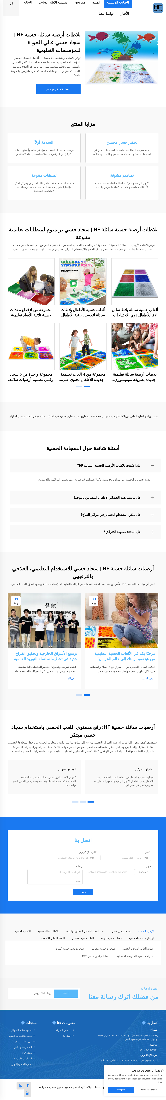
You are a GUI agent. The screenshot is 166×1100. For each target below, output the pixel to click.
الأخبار (125, 13)
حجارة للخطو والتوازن (22, 1064)
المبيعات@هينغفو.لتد (147, 1061)
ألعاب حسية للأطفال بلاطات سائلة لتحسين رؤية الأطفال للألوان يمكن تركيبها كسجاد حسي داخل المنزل (83, 312)
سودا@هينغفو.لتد (110, 1061)
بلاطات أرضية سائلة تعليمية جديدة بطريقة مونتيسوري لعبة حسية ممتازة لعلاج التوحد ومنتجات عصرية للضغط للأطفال (135, 377)
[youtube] (20, 1085)
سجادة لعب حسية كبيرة (70, 949)
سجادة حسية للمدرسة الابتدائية (134, 956)
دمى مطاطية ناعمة (23, 1042)
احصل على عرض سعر (58, 89)
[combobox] (143, 872)
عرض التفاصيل (135, 281)
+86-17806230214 (149, 1050)
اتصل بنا (67, 1036)
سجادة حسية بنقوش (103, 949)
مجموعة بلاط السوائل (22, 1030)
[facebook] (27, 1085)
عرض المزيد (148, 678)
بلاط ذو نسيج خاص (23, 1047)
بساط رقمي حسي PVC (95, 956)
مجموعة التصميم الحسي (20, 1036)
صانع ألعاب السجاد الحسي (137, 949)
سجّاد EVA (27, 1053)
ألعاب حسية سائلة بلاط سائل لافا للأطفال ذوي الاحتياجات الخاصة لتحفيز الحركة (135, 312)
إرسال (83, 892)
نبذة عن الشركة (63, 1030)
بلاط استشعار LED (23, 1059)
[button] (87, 386)
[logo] (158, 8)
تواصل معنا (106, 13)
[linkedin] (27, 1093)
